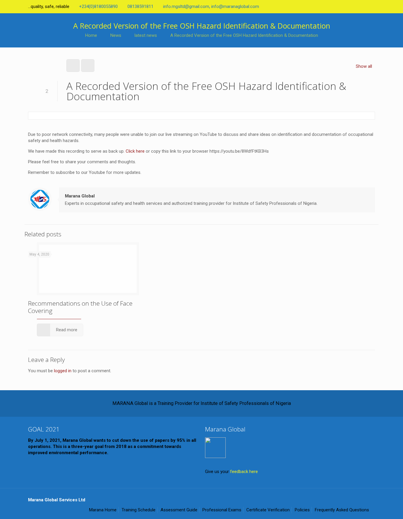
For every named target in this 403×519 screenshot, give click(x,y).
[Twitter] (348, 6)
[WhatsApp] (324, 6)
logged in (62, 370)
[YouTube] (356, 6)
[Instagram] (372, 6)
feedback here (244, 471)
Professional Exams (221, 510)
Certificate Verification (268, 510)
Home (91, 35)
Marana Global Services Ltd (56, 499)
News (115, 35)
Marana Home (103, 510)
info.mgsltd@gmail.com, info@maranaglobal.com (211, 6)
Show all (364, 66)
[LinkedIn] (364, 6)
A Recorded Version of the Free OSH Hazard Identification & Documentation (244, 35)
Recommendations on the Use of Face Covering (80, 307)
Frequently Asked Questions (342, 510)
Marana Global (80, 196)
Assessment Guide (178, 510)
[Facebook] (332, 6)
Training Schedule (138, 510)
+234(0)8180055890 (98, 6)
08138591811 (140, 6)
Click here (135, 151)
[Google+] (340, 6)
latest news (146, 35)
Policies (302, 510)
